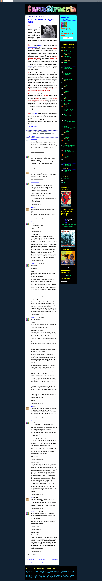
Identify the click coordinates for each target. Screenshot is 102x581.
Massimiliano (34, 139)
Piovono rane (66, 82)
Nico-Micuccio (66, 56)
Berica (65, 50)
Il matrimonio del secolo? (68, 151)
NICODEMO (66, 178)
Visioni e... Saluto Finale (68, 146)
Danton (65, 126)
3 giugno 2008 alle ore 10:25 (37, 296)
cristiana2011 (66, 150)
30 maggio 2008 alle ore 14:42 (37, 152)
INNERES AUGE (67, 170)
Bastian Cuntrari (35, 155)
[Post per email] (52, 133)
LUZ (64, 180)
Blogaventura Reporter (69, 145)
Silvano (65, 120)
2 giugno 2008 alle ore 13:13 (37, 231)
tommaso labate (67, 164)
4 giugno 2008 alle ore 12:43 (37, 508)
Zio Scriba (65, 72)
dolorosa (30, 66)
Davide (39, 45)
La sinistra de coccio (67, 68)
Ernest (65, 62)
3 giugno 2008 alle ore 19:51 (37, 403)
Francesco (65, 63)
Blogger (65, 175)
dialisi (49, 62)
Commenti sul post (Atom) (37, 562)
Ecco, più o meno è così (68, 160)
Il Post (65, 182)
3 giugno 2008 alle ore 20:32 (37, 417)
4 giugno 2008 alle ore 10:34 (37, 459)
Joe (32, 170)
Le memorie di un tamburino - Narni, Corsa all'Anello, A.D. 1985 (68, 109)
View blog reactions (32, 126)
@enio (65, 94)
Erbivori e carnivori (67, 142)
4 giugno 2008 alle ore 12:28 (37, 494)
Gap (64, 114)
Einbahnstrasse (67, 106)
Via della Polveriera (68, 134)
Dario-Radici (66, 140)
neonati (46, 133)
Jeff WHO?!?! (66, 156)
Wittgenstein (66, 67)
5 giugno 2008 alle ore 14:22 (37, 551)
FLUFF (65, 159)
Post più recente (30, 559)
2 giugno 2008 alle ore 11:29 (37, 204)
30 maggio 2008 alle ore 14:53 (37, 168)
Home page (42, 559)
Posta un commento (32, 554)
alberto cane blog (67, 78)
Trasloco (65, 171)
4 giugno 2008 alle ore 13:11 (37, 529)
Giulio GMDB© (67, 100)
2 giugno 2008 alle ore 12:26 (37, 218)
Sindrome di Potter (32, 47)
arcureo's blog (66, 155)
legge (38, 133)
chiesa (34, 133)
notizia (34, 72)
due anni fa (34, 113)
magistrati (42, 133)
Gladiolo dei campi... (67, 79)
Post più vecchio (54, 559)
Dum (64, 88)
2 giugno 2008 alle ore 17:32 (37, 260)
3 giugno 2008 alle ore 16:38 (37, 314)
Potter (49, 133)
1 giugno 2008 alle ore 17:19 (37, 179)
